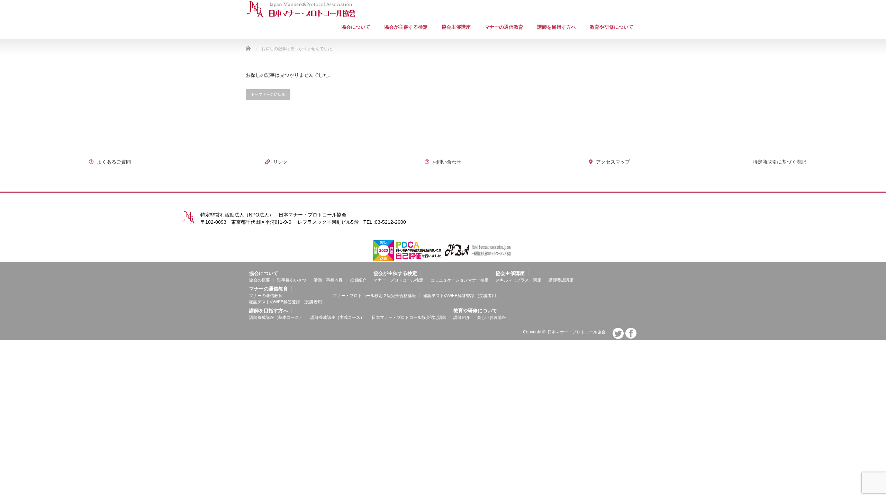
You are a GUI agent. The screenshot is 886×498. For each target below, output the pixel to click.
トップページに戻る (268, 94)
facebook (630, 333)
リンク (280, 162)
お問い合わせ (446, 162)
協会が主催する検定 (406, 27)
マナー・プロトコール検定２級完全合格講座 (374, 295)
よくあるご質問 (113, 162)
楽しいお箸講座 (491, 317)
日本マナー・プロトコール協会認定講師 (409, 317)
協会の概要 (259, 280)
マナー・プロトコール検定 (398, 280)
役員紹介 (358, 280)
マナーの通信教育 (265, 295)
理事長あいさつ (291, 280)
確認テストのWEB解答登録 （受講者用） (287, 301)
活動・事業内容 (328, 280)
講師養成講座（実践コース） (337, 317)
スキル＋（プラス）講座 (518, 280)
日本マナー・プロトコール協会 (577, 332)
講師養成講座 (561, 280)
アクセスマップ (612, 162)
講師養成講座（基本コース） (276, 317)
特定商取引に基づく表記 (778, 162)
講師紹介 (461, 317)
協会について (355, 27)
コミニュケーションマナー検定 (460, 280)
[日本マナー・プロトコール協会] (301, 9)
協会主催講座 (456, 27)
